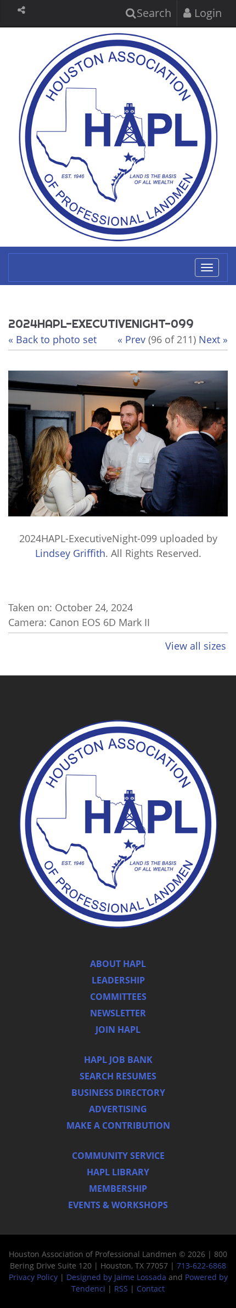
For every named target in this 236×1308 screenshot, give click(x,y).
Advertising (118, 1109)
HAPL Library (118, 1172)
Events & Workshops (118, 1205)
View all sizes (195, 645)
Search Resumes (118, 1076)
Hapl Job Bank (118, 1060)
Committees (118, 997)
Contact (151, 1288)
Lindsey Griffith (70, 553)
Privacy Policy (33, 1277)
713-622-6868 (201, 1265)
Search (152, 12)
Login (207, 12)
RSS (121, 1288)
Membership (118, 1188)
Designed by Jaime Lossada (116, 1277)
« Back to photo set (52, 339)
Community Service (118, 1156)
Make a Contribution (118, 1125)
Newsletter (118, 1013)
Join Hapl (118, 1029)
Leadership (118, 980)
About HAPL (118, 964)
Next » (213, 339)
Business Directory (118, 1093)
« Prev (131, 339)
